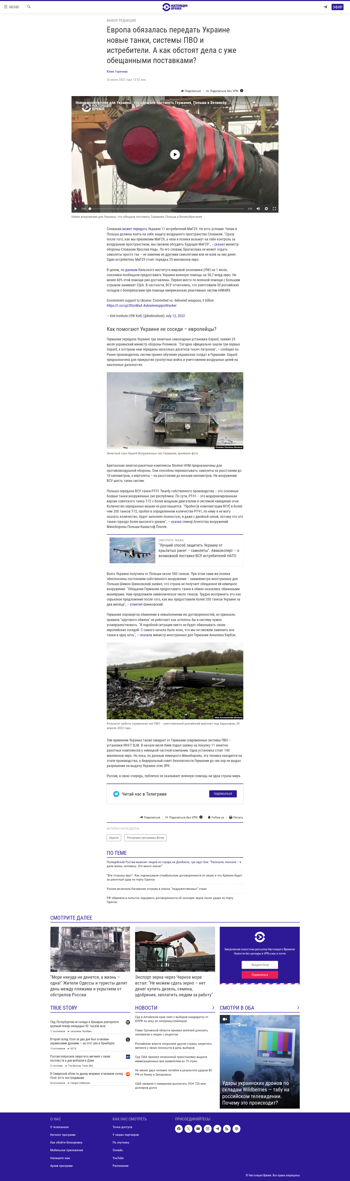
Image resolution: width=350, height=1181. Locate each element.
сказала (146, 635)
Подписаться (223, 793)
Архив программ (61, 1165)
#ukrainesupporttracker (159, 305)
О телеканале (59, 1127)
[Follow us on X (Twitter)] (188, 1129)
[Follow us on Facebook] (179, 1129)
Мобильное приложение (66, 1150)
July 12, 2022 (175, 316)
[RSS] (227, 1129)
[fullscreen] (274, 209)
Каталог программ (62, 1135)
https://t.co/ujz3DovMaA (124, 305)
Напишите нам (60, 1158)
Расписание (121, 1165)
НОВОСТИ (146, 1008)
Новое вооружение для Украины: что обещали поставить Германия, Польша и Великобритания (157, 102)
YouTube (118, 1158)
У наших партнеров (126, 1135)
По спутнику (121, 1142)
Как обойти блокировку (66, 1142)
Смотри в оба (237, 1008)
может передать (134, 229)
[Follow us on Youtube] (198, 1129)
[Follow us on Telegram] (217, 1129)
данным (131, 270)
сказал (219, 244)
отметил (136, 604)
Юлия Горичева (117, 71)
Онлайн (118, 1150)
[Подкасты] (236, 1129)
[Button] (191, 91)
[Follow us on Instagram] (207, 1129)
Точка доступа (122, 1127)
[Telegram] (325, 7)
